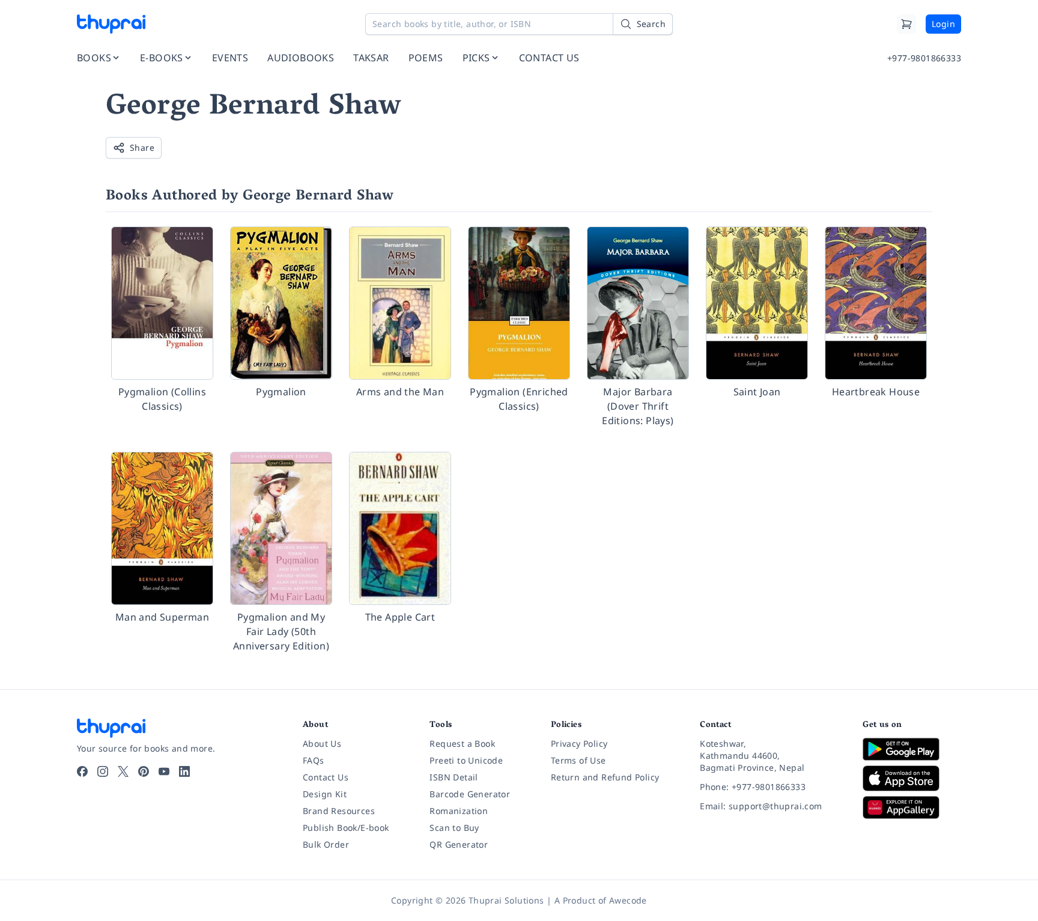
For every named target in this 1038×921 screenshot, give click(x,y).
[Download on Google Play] (912, 749)
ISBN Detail (453, 777)
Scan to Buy (454, 827)
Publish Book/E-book (346, 827)
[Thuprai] (111, 24)
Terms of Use (578, 760)
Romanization (458, 810)
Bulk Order (326, 844)
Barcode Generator (469, 794)
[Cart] (906, 24)
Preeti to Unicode (466, 760)
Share (142, 147)
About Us (322, 743)
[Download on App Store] (912, 778)
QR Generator (458, 844)
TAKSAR (371, 57)
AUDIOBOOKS (300, 57)
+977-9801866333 (924, 58)
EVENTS (230, 57)
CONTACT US (549, 57)
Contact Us (325, 777)
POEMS (425, 57)
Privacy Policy (579, 743)
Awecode (628, 900)
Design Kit (325, 794)
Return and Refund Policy (605, 777)
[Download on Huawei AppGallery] (912, 807)
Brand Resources (339, 810)
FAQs (313, 760)
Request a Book (462, 743)
